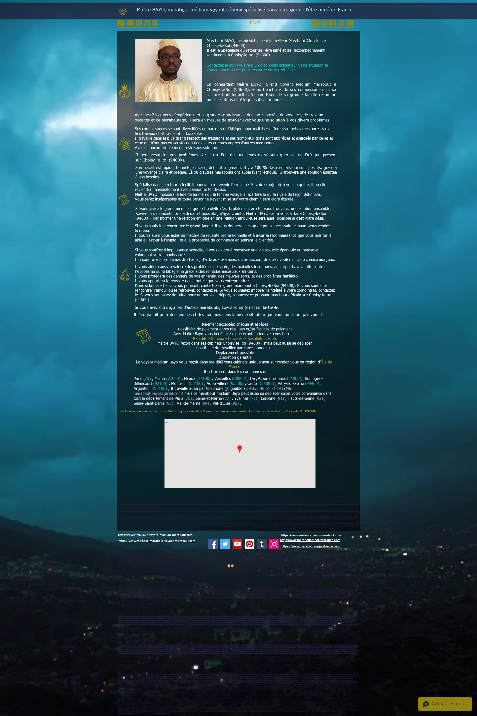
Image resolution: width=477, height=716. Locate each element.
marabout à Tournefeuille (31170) (307, 703)
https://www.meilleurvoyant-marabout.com (311, 535)
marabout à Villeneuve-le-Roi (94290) (255, 662)
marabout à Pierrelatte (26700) (176, 618)
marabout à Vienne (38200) (306, 618)
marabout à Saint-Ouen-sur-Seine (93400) (136, 654)
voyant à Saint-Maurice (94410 (247, 514)
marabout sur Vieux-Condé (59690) (189, 563)
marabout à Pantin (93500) (270, 653)
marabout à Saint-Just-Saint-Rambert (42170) (175, 622)
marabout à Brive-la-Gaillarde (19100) (247, 689)
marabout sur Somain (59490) (229, 561)
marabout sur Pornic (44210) (295, 581)
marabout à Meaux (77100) (215, 627)
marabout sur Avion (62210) (330, 567)
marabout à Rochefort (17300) (209, 689)
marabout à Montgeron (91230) (331, 643)
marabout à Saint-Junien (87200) (134, 699)
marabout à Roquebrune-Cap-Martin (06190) (279, 591)
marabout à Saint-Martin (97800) (165, 612)
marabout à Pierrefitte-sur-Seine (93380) (147, 656)
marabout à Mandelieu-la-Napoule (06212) (155, 591)
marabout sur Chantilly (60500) (288, 565)
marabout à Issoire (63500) (140, 624)
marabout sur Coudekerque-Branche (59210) (194, 558)
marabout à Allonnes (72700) (199, 587)
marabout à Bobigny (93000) (334, 653)
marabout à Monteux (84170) (145, 602)
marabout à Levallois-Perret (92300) (333, 647)
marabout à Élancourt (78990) (311, 635)
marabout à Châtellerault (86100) (278, 699)
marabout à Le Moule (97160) (298, 602)
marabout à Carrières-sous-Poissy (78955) (337, 637)
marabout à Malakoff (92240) (348, 649)
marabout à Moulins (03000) (179, 616)
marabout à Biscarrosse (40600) (257, 695)
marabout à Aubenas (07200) (250, 616)
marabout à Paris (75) (182, 627)
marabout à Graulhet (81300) (215, 709)
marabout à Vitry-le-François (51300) (233, 678)
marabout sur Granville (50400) (318, 573)
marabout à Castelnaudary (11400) (142, 701)
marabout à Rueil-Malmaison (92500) (284, 647)
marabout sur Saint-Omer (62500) (128, 569)
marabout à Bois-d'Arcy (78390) (165, 639)
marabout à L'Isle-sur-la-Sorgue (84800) (323, 600)
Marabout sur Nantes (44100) (221, 579)
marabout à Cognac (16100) (152, 689)
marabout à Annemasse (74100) (176, 711)
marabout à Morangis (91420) (159, 643)
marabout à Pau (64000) (138, 697)
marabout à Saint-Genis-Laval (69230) (312, 625)
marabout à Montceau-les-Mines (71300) (141, 676)
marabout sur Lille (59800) (285, 554)
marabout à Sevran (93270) (158, 654)
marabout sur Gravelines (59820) (312, 561)
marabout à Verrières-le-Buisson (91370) (200, 643)
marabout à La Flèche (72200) (157, 587)
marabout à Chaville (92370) (331, 651)
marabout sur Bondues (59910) (300, 563)
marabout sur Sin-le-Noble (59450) (191, 559)
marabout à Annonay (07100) (232, 616)
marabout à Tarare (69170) (270, 683)
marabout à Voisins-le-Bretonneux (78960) (300, 639)
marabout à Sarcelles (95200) (136, 666)
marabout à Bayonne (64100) (155, 697)
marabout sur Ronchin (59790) (340, 558)
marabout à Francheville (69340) (148, 627)
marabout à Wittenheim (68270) (255, 687)
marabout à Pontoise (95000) (176, 666)
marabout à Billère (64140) (266, 697)
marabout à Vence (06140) (195, 591)
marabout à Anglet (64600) (173, 697)
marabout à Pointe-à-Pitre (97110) (169, 604)
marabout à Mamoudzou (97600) (265, 610)
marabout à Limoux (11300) (238, 701)
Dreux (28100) (316, 711)
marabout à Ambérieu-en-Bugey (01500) (302, 614)
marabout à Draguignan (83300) (137, 598)
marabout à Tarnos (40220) (301, 695)
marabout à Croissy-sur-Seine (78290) (149, 641)
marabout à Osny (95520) (323, 668)
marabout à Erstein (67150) (324, 685)
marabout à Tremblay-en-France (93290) (319, 654)
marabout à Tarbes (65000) (321, 707)
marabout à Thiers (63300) (156, 624)
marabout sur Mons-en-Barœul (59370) (260, 558)
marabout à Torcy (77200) (154, 629)
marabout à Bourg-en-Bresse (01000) (239, 614)
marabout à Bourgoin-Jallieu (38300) (326, 618)
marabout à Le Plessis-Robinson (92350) (177, 651)
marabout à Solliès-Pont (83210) (174, 600)
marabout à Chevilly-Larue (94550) (302, 662)
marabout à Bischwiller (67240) (251, 685)
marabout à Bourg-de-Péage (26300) (223, 618)
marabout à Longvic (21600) (258, 672)
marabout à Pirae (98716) (289, 612)
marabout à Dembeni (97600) (322, 610)
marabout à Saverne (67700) (288, 685)
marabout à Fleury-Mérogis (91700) (139, 643)
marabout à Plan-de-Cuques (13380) (156, 596)
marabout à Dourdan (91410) (311, 641)
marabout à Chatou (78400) (251, 635)
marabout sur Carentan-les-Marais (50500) (144, 575)
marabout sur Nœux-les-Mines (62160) (232, 569)
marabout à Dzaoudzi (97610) (303, 610)
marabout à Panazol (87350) (153, 699)
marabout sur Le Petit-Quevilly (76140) (130, 577)
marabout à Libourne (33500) (331, 691)
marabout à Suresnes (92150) (211, 649)
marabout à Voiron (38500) (126, 620)
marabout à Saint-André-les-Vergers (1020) (337, 676)
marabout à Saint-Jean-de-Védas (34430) (236, 707)
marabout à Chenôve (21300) (153, 672)
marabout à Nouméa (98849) (141, 614)
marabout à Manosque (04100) (142, 589)
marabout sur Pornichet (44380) (155, 583)
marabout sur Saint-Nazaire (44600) (241, 579)
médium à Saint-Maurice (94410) (264, 521)
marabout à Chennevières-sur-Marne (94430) (132, 664)
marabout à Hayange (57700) (170, 682)
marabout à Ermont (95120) (257, 666)
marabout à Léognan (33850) (175, 695)
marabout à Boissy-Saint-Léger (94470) (206, 664)
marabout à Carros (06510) (302, 591)
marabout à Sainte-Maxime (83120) (295, 598)
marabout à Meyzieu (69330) (175, 625)
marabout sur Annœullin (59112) (168, 563)
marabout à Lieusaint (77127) (255, 631)
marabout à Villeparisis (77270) (328, 627)
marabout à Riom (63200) (336, 622)
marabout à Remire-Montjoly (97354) (319, 606)
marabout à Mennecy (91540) (178, 643)
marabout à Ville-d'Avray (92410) (146, 653)
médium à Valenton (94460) (335, 521)
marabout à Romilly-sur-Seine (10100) (311, 676)
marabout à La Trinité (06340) (335, 591)
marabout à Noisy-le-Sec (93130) (222, 654)
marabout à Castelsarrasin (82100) (272, 709)
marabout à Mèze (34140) (197, 707)
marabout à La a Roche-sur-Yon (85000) (221, 587)
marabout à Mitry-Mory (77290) (318, 629)
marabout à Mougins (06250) (177, 591)
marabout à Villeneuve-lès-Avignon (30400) (204, 703)
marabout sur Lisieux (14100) (274, 571)
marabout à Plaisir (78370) (205, 635)
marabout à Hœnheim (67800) (306, 685)
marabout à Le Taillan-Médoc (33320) (196, 695)
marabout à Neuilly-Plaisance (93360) (304, 656)
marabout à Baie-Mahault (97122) (218, 602)
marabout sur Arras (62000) (183, 567)
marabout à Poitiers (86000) (297, 699)
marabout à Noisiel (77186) (150, 631)
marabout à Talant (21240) (171, 672)
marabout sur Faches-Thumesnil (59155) (139, 559)
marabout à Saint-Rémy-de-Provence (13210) (236, 596)
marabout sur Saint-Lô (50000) (299, 573)
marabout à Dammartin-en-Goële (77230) (195, 633)
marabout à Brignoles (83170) (222, 598)
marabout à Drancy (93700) (230, 653)
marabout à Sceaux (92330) (349, 651)
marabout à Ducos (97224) (333, 604)
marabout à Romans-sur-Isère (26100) (130, 618)
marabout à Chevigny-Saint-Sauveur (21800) (193, 672)
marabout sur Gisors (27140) (210, 573)
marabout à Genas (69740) (199, 683)
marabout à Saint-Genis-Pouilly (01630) (343, 614)
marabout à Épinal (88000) (328, 687)
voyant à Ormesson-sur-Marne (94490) (149, 514)
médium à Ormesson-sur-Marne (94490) (161, 521)
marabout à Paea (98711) (306, 612)
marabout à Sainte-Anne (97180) (278, 602)
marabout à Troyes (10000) (290, 676)
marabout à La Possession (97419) (140, 610)
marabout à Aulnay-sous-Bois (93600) (210, 653)
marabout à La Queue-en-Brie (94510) (270, 664)
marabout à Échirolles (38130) (288, 618)
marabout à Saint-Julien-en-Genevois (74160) (279, 711)
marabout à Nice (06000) (216, 589)
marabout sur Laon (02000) (181, 554)
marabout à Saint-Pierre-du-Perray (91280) (288, 641)
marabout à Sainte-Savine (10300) (148, 678)
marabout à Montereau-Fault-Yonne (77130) (294, 629)
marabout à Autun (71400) (162, 676)
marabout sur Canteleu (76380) (237, 577)
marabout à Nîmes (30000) (341, 701)
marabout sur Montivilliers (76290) (216, 577)
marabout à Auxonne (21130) (276, 672)
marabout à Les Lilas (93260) (283, 656)
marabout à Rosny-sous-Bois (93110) (178, 654)
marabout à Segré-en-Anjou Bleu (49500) (136, 585)
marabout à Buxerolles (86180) (316, 699)
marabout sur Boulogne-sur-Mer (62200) (204, 567)
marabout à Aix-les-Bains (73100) (331, 709)
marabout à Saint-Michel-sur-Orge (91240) (266, 643)
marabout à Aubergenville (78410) (275, 639)
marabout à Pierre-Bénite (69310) (307, 683)
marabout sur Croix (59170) (239, 558)
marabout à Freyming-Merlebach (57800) (268, 682)
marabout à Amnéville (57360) (136, 683)
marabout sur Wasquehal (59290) (301, 558)
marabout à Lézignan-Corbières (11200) (166, 701)
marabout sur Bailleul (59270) (233, 559)
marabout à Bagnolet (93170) (341, 654)
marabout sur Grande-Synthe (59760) (129, 558)
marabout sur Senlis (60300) (186, 565)
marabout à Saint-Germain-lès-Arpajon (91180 (260, 641)
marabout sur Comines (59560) (209, 561)
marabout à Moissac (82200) (292, 709)
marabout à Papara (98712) (343, 612)
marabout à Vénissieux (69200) (288, 624)
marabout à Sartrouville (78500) (239, 633)
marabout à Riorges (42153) (247, 622)
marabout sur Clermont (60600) (308, 565)
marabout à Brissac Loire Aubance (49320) (288, 585)
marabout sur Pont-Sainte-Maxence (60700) (265, 565)
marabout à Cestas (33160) (239, 693)
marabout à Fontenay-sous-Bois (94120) (130, 660)
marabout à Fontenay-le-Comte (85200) (335, 587)
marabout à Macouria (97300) (340, 606)
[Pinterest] (249, 544)
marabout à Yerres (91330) (220, 645)
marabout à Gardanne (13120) (133, 595)
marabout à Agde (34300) (324, 705)
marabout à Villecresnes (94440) (333, 507)
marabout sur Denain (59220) (321, 558)
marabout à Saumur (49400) (256, 583)
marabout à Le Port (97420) (318, 608)
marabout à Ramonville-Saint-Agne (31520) (186, 705)
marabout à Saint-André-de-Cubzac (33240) (332, 693)
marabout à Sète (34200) (308, 705)
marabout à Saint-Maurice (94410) (237, 507)
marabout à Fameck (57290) (226, 682)
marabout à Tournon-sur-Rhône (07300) (297, 616)
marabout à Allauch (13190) (325, 593)
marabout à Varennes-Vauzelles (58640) (260, 674)
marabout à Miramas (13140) (308, 593)
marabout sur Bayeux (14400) (316, 571)
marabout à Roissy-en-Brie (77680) (134, 629)
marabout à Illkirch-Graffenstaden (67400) (152, 685)
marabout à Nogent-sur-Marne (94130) (244, 660)
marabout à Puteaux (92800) (268, 649)
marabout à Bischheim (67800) (213, 685)
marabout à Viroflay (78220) (314, 637)
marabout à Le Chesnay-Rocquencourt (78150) (228, 635)
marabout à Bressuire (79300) (221, 699)
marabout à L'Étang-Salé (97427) (185, 610)
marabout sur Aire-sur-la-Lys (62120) (189, 571)
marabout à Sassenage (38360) (249, 620)
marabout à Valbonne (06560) (237, 591)
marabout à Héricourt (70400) (299, 674)
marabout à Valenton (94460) (227, 664)
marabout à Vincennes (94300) (153, 660)
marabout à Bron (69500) (131, 625)
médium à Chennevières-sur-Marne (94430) (190, 517)
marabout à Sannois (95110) (296, 666)
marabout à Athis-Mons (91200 (304, 645)
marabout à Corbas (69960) (253, 683)
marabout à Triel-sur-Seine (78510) (254, 639)
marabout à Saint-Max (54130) (236, 680)
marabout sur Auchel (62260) (141, 571)
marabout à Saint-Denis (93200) (188, 653)
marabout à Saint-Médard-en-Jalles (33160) (248, 691)
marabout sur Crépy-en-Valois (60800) (164, 565)
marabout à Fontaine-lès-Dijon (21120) (237, 672)
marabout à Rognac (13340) (331, 595)
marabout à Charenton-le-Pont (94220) (309, 660)
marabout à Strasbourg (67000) (328, 683)
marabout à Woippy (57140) (208, 682)
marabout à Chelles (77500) (232, 627)
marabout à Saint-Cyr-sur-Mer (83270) (135, 600)
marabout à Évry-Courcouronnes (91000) (174, 641)
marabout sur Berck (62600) (148, 569)
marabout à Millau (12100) (273, 701)
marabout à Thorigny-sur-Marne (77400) (170, 633)
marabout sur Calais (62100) (165, 567)
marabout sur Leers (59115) (283, 556)
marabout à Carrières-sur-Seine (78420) (187, 639)
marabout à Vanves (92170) (221, 651)
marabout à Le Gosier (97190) (238, 602)
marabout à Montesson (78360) (145, 639)
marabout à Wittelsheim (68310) (140, 687)
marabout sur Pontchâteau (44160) (177, 583)
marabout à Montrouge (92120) (191, 649)
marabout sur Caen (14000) (229, 571)
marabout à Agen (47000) (318, 695)
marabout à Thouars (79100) (239, 699)
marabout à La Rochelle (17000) (171, 689)
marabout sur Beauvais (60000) (320, 563)
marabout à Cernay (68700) (178, 687)
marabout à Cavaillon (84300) (266, 600)
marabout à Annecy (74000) (156, 711)
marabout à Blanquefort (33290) (283, 693)
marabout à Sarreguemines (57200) (134, 682)
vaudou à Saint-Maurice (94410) (269, 528)
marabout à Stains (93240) (279, 654)
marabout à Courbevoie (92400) (262, 647)
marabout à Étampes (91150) (350, 643)
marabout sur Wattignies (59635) (253, 559)
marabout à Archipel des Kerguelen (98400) (189, 612)
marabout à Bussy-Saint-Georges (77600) (305, 627)
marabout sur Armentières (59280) (344, 556)
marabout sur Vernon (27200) (151, 573)
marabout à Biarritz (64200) (190, 697)
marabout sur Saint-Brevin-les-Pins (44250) (318, 581)
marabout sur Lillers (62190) (210, 571)
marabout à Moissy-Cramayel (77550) (130, 631)
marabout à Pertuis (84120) (284, 600)
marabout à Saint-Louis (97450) (258, 608)
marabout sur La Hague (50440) (338, 573)
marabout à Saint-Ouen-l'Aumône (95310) (163, 668)
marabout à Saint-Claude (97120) (213, 604)
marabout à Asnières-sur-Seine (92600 (221, 647)
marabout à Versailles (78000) (218, 633)
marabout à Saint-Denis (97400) (158, 608)
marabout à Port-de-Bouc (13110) (182, 595)
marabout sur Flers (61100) (185, 575)
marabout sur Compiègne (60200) (340, 563)
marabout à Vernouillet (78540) (128, 641)
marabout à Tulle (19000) (267, 689)
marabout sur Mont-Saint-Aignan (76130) (155, 577)
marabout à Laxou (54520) (195, 680)
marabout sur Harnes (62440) (167, 569)
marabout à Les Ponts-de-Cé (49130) (263, 585)
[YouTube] (237, 544)
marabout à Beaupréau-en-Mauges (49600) (299, 583)
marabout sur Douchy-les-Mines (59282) (144, 563)
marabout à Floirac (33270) (221, 693)
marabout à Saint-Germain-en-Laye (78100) (262, 633)
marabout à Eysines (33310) (164, 693)
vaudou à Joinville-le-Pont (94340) (128, 526)
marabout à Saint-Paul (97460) (177, 608)
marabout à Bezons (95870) (239, 666)
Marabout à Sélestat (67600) (174, 685)
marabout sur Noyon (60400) (221, 565)
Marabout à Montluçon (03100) (144, 616)
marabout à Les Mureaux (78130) (149, 635)
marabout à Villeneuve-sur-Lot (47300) (338, 695)
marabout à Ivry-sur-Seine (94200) (302, 658)
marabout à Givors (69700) (333, 625)
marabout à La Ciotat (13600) (252, 593)
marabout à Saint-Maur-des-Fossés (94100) (278, 658)
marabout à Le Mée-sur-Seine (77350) (245, 629)
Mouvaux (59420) (129, 561)
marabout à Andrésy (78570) (233, 639)
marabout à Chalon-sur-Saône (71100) (320, 674)
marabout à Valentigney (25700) (133, 674)
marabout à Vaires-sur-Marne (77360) (234, 631)
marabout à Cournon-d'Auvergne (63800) (316, 622)
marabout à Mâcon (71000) (341, 674)
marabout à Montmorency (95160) (208, 668)
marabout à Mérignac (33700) (183, 691)
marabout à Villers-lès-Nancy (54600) (156, 680)
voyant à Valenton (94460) (316, 514)
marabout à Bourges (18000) (161, 713)
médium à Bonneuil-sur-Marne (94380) (319, 516)
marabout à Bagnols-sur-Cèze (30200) (138, 703)
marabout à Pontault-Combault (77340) (254, 627)
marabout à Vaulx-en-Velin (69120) (309, 624)
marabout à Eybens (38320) (291, 620)
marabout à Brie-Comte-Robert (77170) (341, 629)
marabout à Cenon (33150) (349, 691)
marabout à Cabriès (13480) (258, 596)
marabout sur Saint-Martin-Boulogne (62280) (301, 569)
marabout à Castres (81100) (179, 709)
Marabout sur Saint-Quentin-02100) (142, 554)
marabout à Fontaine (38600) (347, 618)
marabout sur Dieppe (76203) (261, 575)
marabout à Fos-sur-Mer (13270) (226, 595)
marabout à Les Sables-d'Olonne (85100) (246, 587)
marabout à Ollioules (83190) (315, 598)
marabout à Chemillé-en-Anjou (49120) (325, 583)
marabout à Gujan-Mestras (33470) (184, 693)
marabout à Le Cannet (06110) (309, 589)
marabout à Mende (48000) (304, 707)
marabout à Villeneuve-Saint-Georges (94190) (217, 660)
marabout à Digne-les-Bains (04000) (164, 589)
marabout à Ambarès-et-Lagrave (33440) (260, 693)
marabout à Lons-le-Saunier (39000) (171, 674)
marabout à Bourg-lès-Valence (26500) (154, 618)
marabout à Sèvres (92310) (264, 651)
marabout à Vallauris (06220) (132, 591)
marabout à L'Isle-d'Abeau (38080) (183, 620)
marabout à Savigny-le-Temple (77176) (279, 627)
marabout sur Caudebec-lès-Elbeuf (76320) (169, 579)
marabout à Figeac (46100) (287, 707)
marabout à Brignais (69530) (216, 683)
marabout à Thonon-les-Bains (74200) (197, 711)
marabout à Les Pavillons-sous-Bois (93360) (260, 656)
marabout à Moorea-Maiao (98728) (270, 612)
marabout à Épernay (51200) (212, 678)
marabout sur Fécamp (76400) (178, 577)
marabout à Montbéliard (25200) (315, 672)
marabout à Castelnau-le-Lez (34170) (141, 707)
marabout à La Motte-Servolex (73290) (136, 711)
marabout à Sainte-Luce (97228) (215, 606)
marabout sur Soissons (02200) (163, 554)
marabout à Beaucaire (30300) (160, 703)
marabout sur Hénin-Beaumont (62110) (265, 567)
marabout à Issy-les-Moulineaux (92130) (309, 647)
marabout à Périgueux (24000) (319, 689)
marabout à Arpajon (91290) (211, 641)
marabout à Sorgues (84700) (301, 600)
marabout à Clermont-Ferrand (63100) (291, 622)
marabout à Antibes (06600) (250, 589)
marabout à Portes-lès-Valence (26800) (199, 618)
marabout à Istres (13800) (234, 593)
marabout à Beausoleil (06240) (255, 591)
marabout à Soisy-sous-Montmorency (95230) (283, 668)
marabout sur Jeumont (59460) (280, 563)
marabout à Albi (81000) (163, 709)
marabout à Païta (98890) (198, 614)
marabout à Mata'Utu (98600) (212, 612)
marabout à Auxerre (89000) (180, 676)
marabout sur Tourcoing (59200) (303, 554)
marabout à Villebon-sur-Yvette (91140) (233, 641)
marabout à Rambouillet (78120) (291, 635)
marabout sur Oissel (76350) (317, 577)
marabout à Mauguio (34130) (162, 707)
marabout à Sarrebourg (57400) (291, 682)
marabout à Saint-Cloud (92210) (128, 651)
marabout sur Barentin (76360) (298, 577)
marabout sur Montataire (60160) (241, 565)
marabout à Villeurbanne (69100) (268, 624)
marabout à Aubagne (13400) (192, 593)
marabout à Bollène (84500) (126, 602)
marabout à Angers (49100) (221, 583)
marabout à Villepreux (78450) (323, 639)
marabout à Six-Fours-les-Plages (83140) (182, 598)
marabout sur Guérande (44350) (248, 581)
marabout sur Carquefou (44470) (152, 581)
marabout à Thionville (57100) (309, 680)
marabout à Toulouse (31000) (268, 703)
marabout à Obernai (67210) (270, 685)
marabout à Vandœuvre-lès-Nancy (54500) (332, 678)
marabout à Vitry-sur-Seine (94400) (226, 658)
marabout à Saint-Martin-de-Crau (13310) (288, 595)
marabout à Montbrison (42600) (150, 622)
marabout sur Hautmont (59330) (292, 559)
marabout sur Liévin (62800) (243, 567)
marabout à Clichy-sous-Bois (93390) (193, 656)
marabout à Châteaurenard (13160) (204, 595)
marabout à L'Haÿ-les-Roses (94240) (267, 660)
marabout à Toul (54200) (137, 680)
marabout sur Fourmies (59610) (266, 561)
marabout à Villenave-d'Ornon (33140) (222, 691)
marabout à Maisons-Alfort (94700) (324, 658)
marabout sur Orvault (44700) (332, 579)
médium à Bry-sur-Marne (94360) (342, 516)
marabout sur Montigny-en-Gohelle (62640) (164, 571)
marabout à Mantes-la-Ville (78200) (187, 637)
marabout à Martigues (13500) (173, 593)
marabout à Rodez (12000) (256, 701)
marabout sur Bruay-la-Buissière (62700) (309, 567)
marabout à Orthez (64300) (309, 697)
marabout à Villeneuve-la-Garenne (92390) (287, 651)
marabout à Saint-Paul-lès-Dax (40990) (280, 695)
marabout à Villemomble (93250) (171, 656)
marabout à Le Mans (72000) (138, 587)
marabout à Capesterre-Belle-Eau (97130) (341, 602)
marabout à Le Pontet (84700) (345, 600)
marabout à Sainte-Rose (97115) (317, 602)
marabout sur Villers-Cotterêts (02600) (264, 554)
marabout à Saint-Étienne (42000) (310, 620)
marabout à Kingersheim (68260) (217, 687)
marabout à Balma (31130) (164, 705)
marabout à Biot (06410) (318, 591)
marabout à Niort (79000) (203, 699)
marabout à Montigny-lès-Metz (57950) (330, 680)
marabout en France (124, 554)
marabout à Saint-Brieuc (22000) (332, 711)
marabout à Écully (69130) (350, 625)
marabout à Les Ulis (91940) (127, 645)
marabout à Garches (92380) (127, 653)
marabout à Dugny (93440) (171, 658)
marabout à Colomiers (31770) (287, 703)
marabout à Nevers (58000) (212, 674)
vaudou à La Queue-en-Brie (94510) (172, 526)
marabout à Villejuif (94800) (344, 658)
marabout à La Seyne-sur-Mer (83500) (320, 596)
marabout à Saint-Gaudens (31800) (234, 705)
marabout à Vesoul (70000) (281, 674)
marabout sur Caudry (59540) (272, 559)
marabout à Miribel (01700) (126, 616)
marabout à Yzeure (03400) (197, 616)
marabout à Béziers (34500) (291, 705)
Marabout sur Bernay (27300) (252, 573)
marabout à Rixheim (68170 (236, 687)
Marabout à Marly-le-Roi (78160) (295, 637)
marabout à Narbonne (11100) (336, 699)
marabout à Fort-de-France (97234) (255, 604)
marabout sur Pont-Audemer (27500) (231, 573)
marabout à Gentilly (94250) (346, 662)
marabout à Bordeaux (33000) (147, 691)
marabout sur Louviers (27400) (170, 573)
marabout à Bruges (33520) (204, 693)
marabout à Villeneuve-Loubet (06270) (215, 591)
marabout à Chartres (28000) (303, 711)
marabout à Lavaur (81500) (233, 709)
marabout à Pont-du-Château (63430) (176, 624)
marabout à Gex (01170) (323, 614)
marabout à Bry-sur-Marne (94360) (182, 664)
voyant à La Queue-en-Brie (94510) (155, 512)
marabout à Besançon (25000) (295, 672)
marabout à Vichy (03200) (162, 616)
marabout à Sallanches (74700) (237, 711)
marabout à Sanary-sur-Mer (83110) (272, 598)
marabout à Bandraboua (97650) (342, 610)
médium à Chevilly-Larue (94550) (214, 517)
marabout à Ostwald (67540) (232, 685)
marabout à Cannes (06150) (233, 589)
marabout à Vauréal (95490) (340, 668)
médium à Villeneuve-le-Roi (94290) (150, 523)
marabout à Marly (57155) (154, 683)
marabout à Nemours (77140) (274, 631)
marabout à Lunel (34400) (340, 705)
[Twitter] (225, 544)
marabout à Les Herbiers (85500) (312, 587)
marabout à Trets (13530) (176, 596)
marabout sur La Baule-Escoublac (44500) (225, 581)
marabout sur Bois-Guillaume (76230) (259, 577)
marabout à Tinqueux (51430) (253, 678)
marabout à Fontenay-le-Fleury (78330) (212, 639)
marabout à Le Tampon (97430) (217, 608)
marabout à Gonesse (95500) (332, 666)
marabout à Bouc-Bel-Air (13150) (265, 595)
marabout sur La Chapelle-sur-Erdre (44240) (176, 581)
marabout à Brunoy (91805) (145, 645)
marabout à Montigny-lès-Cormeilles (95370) (233, 668)
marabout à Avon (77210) (196, 631)
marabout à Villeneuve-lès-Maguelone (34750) (264, 707)
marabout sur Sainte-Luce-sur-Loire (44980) (272, 581)
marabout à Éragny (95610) (306, 668)
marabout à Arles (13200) (155, 593)
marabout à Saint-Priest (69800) (330, 624)
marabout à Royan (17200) (227, 689)
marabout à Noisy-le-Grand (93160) (251, 653)
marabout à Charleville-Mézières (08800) (252, 676)
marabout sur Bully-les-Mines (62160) (207, 569)
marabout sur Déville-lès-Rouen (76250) (142, 579)
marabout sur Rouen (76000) (223, 575)
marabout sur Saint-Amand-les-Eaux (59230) (166, 559)
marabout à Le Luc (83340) (193, 600)
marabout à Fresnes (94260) (132, 662)
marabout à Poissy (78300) (308, 633)
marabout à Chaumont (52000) (292, 678)
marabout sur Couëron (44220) (133, 581)
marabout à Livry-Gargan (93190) (201, 654)
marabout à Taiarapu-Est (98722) (324, 612)
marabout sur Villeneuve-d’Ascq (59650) (130, 556)
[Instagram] (274, 544)
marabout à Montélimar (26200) (348, 616)
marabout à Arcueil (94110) (235, 662)
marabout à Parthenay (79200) (258, 699)
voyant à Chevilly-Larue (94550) (222, 511)
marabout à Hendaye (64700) (208, 697)
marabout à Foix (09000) (188, 699)
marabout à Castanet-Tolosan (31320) (211, 705)
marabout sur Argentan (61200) (204, 575)
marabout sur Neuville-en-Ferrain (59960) (239, 563)
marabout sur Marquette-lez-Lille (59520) (213, 563)
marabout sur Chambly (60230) (328, 565)
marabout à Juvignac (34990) (214, 707)
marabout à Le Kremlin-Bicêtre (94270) (198, 662)
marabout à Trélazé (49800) (226, 585)
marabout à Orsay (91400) (221, 643)
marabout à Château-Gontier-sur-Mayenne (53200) (333, 585)
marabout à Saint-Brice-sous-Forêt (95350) (189, 670)
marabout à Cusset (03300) (214, 616)
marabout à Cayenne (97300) (234, 606)
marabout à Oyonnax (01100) (261, 614)
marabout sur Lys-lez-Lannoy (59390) (314, 559)
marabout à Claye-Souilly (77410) (294, 631)
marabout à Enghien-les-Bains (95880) (292, 670)
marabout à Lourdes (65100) (338, 707)
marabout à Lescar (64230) (344, 697)
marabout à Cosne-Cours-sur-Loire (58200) (234, 674)
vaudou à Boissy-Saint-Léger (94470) (319, 523)
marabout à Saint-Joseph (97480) (278, 608)
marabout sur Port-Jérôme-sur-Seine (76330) (197, 579)
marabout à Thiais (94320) (329, 660)
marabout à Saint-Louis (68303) (292, 687)
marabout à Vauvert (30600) (226, 703)
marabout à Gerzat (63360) (216, 624)
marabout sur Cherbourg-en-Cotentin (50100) (275, 573)
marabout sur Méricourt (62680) (276, 569)
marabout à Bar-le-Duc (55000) (273, 680)
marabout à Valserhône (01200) (279, 614)
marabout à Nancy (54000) (311, 678)
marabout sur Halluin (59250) (282, 558)
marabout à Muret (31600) (326, 703)
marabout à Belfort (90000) (230, 676)
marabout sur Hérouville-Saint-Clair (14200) (251, 571)
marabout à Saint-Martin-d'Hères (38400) (265, 618)
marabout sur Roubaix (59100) (323, 554)
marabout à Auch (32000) (254, 705)
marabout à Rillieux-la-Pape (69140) (196, 625)
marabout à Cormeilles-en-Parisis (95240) (136, 668)
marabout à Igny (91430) (195, 641)
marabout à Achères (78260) (166, 637)
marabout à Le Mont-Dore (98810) (179, 614)
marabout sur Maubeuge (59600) (302, 556)
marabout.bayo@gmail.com (158, 394)
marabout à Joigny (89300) (213, 676)
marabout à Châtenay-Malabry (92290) (326, 649)
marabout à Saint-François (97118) (191, 604)
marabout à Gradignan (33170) (313, 691)
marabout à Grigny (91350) (186, 645)
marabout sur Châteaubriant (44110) (343, 581)
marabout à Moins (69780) (166, 627)
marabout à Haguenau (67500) (347, 683)
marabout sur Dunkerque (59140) (343, 554)
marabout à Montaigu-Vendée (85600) (289, 587)
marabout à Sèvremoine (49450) (275, 583)
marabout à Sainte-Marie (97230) (155, 606)
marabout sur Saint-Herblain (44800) (264, 579)
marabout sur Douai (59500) (239, 556)
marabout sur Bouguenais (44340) (201, 581)
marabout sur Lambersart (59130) (323, 556)
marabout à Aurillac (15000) (318, 616)
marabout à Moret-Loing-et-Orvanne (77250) (319, 631)
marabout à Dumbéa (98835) (159, 614)
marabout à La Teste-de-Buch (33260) (291, 691)
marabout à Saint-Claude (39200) (193, 674)
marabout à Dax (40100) (239, 695)
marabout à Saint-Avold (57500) (190, 682)
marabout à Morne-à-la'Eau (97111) (129, 604)
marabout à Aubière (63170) (233, 624)
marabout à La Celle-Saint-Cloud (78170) (144, 637)
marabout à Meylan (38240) (164, 620)
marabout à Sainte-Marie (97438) (337, 608)
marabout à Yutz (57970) (153, 682)
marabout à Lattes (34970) (180, 707)
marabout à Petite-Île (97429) (204, 610)
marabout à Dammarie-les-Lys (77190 (197, 629)
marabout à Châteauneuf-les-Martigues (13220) (157, 595)
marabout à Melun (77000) (198, 627)
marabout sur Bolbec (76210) (336, 577)
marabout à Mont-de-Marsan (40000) (220, 695)
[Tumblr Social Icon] (262, 544)
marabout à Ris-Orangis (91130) (239, 645)
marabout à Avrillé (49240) (243, 585)
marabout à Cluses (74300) (218, 711)
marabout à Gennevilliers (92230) (231, 649)
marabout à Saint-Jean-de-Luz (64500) (229, 697)
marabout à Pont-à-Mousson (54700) (214, 680)
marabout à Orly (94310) (218, 662)
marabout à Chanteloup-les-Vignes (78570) (346, 639)
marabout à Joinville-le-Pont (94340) (325, 662)
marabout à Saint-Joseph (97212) (134, 606)
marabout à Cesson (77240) (148, 633)
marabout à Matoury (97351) (280, 606)
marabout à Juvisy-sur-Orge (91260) (241, 643)
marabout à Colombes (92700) (243, 647)
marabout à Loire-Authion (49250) (180, 585)
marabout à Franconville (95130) (156, 666)
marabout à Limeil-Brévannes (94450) (153, 662)
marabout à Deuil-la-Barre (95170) (187, 668)
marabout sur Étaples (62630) (325, 569)
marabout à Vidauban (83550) (334, 598)
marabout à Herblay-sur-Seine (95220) (219, 666)
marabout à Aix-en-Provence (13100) (279, 596)
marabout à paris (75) (329, 670)
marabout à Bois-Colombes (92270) (201, 651)
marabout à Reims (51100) (167, 678)
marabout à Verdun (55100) (254, 680)
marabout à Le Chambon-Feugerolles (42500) (224, 622)
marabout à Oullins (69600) (240, 625)
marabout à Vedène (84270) (178, 602)
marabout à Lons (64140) (249, 697)
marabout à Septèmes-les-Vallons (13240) (131, 596)
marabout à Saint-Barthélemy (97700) (142, 612)
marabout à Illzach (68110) (274, 687)
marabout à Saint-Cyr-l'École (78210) (210, 637)
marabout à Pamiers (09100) (171, 699)
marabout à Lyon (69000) (250, 624)
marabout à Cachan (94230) (288, 660)
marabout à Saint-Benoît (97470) (299, 608)
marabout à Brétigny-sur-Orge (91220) (165, 645)
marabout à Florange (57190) (310, 682)
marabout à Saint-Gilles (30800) (180, 703)
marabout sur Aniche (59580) (261, 563)
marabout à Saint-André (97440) (238, 608)
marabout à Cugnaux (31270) (146, 705)
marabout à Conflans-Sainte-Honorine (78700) (332, 633)
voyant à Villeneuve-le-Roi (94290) (128, 516)
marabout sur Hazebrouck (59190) (169, 558)
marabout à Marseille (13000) (138, 593)
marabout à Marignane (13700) (288, 593)
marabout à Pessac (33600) (165, 691)
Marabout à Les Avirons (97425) (224, 610)
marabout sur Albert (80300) (147, 567)
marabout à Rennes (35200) (126, 713)
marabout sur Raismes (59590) (171, 561)
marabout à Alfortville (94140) (193, 660)
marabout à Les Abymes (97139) (197, 602)
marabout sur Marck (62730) (343, 569)
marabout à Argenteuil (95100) (338, 664)
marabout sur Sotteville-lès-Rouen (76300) (284, 575)
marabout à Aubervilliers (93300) (167, 653)
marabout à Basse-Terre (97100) (233, 604)
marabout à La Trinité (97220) (174, 606)
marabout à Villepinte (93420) (297, 654)
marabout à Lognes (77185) (213, 631)
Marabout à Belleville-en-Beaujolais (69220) (177, 683)
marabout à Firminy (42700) (132, 622)
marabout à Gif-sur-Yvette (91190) (310, 643)
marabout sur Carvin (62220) (348, 567)
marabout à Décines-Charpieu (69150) (219, 625)
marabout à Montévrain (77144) (343, 631)
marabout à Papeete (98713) (250, 612)
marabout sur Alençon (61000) (167, 575)
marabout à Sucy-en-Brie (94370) (175, 662)
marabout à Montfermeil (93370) (235, 656)
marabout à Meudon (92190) (250, 649)
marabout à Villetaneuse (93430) (152, 658)
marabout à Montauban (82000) (251, 709)
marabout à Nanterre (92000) (200, 647)
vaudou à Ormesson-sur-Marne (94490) (170, 528)
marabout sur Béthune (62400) (286, 567)
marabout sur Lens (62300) (226, 567)
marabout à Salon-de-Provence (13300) (214, 593)
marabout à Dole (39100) (151, 674)
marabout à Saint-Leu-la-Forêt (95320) (146, 670)
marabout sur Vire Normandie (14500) (295, 571)
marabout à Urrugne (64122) (326, 697)
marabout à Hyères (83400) (341, 596)
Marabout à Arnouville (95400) (212, 670)
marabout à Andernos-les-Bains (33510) (306, 693)
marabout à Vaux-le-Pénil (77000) (128, 633)
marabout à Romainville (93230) (215, 656)
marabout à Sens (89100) (197, 676)
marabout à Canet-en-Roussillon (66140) (142, 709)
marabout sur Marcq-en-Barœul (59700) (175, 556)
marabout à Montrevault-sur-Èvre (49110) (204, 585)
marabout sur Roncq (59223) (335, 559)
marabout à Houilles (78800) (187, 635)
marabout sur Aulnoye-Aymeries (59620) (261, 556)
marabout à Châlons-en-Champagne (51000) (189, 678)
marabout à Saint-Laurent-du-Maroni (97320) (257, 606)
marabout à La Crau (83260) (204, 598)
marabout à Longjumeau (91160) (289, 643)
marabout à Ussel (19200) (284, 689)
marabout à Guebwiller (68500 (160, 687)
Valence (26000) (333, 616)
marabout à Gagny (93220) (262, 654)
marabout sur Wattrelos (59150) (198, 556)
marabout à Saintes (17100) (190, 689)
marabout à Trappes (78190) (169, 635)
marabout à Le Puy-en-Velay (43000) (268, 622)
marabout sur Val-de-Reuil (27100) (190, 573)
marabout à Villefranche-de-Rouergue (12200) (192, 701)
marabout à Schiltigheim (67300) (128, 685)
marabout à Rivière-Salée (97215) (194, 606)
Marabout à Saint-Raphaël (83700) (158, 598)
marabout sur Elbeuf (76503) (196, 577)
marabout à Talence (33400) (201, 691)
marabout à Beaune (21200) (135, 672)
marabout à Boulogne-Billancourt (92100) (177, 647)
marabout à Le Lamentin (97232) (276, 604)
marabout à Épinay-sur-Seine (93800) (313, 653)
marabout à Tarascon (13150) (245, 595)
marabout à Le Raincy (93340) (133, 658)
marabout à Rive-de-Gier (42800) (200, 622)
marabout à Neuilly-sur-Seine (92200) (151, 649)
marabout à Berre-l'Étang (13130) (312, 595)
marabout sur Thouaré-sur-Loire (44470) (200, 583)
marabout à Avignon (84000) (210, 600)
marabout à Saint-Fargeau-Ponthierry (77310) (174, 631)
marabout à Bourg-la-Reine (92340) (311, 651)
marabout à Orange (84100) (228, 600)
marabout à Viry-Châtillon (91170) (259, 645)
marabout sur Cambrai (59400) (153, 556)
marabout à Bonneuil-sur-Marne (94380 (158, 664)
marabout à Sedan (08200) (274, 676)
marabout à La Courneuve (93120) (243, 654)
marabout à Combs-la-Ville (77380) (173, 629)
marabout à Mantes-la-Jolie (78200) (288, 633)
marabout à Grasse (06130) (291, 589)
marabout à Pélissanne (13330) (193, 596)
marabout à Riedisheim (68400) (197, 687)
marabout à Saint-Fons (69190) (127, 627)
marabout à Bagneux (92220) (286, 649)
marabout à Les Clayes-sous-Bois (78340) (255, 637)
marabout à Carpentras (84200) (246, 600)
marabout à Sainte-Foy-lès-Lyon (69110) (287, 625)
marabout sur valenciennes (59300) (219, 556)
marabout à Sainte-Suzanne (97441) (163, 610)
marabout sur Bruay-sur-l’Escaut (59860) (288, 561)
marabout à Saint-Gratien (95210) (258, 668)
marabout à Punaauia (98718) (231, 612)
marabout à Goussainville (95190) (196, 666)
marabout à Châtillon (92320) (305, 649)
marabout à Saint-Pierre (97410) (198, 608)
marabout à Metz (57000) (291, 680)
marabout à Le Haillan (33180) (139, 695)
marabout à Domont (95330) (166, 670)
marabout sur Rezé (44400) (284, 579)
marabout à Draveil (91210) (203, 645)
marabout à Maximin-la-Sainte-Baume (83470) (246, 598)
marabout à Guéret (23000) (301, 689)
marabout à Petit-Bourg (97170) (257, 602)
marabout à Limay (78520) (277, 637)
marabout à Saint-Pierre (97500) (244, 610)
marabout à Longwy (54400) (177, 680)
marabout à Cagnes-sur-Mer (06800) (271, 589)
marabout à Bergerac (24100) (338, 689)
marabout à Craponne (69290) (235, 683)
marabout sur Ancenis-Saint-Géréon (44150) (131, 583)
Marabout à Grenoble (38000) (244, 618)
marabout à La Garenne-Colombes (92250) (151, 651)
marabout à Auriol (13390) (349, 595)
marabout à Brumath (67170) (342, 685)
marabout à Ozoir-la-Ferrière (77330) (269, 629)
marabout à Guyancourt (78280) (270, 635)
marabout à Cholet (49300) (239, 583)
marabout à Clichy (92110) (132, 649)
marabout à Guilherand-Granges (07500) (272, 616)
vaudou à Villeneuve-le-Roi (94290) (157, 530)
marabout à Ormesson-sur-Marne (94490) (130, 507)
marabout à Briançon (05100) (199, 589)
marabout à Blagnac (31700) (343, 703)
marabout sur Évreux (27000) (133, 573)
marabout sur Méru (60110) (203, 565)
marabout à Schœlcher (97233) (315, 604)
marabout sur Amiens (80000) (348, 565)
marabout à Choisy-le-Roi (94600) (173, 660)
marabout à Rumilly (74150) (256, 711)
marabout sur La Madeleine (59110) (219, 558)
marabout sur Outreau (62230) (186, 569)
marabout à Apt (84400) (162, 602)
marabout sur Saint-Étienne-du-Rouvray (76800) (312, 575)
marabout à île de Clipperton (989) (217, 614)
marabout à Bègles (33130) (271, 691)
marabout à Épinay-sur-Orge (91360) (331, 641)
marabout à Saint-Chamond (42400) (332, 620)
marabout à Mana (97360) (139, 608)
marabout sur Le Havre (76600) (242, 575)
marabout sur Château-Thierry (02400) (202, 554)
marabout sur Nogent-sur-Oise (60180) (141, 565)
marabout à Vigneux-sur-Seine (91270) (282, 645)
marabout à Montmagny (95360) (232, 670)
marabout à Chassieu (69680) (288, 683)
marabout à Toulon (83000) (299, 596)
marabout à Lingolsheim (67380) (193, 685)
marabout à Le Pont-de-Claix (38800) (271, 620)
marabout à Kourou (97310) (298, 606)
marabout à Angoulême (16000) (133, 689)
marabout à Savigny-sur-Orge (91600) (135, 647)
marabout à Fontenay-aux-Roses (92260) (242, 651)
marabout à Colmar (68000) (311, 687)
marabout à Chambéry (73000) (311, 709)
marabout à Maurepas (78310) (232, 637)
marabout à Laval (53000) (310, 585)
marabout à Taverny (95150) (314, 666)
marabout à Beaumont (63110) (198, 624)
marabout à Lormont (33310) (147, 693)
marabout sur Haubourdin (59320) (213, 559)
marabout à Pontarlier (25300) (334, 672)
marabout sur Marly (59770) (247, 561)
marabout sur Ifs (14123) (333, 571)
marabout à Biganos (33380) (157, 695)
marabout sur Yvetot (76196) (280, 577)
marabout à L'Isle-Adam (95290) (270, 670)
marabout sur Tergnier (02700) (223, 554)
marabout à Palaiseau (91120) (324, 645)
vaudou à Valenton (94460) (339, 528)
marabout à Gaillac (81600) (197, 709)
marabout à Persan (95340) (251, 670)
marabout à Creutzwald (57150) (245, 682)
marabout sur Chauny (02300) (242, 554)
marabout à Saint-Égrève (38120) (205, 620)
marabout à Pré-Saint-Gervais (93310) (328, 656)
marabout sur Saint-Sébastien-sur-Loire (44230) (308, 579)
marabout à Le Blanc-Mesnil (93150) (290, 653)
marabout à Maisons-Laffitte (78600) (332, 635)
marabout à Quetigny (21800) (216, 672)
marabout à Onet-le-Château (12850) (218, 701)
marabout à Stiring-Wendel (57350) (330, 682)
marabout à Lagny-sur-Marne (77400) (221, 629)
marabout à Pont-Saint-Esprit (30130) (247, 703)
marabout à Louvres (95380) (313, 670)
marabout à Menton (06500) (327, 589)
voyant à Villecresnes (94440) (334, 514)
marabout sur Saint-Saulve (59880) (334, 561)
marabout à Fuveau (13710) (212, 596)
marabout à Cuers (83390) (155, 600)
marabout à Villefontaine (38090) (145, 620)
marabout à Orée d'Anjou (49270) (159, 585)
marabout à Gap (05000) (182, 589)
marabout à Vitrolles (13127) (270, 593)
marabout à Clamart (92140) (172, 649)
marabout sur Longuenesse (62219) (255, 569)
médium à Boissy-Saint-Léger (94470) (295, 516)
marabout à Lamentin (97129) (150, 604)
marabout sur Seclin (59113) (190, 561)
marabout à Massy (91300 (155, 647)
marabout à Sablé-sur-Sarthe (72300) (178, 587)
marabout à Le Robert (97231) (296, 604)
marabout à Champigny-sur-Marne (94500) (251, 658)
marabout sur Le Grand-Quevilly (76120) (340, 575)
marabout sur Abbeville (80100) (128, 567)
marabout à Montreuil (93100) (189, 658)
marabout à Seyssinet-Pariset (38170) (227, 620)
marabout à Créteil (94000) (207, 658)
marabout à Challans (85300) (269, 587)
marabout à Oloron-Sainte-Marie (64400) (287, 697)
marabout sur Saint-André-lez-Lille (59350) (148, 561)
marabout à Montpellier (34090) (272, 705)
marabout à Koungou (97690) (285, 610)
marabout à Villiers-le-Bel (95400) (276, 666)
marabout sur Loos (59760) (150, 558)
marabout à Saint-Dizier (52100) (272, 678)
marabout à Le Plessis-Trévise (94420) (279, 662)
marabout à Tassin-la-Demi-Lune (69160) (261, 625)
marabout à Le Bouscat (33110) (127, 693)
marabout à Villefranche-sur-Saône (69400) (153, 625)
